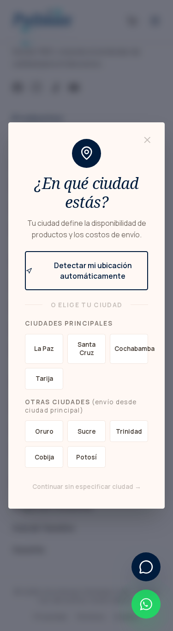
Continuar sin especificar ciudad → (86, 486)
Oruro (44, 431)
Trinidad (129, 431)
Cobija (44, 457)
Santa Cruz (86, 348)
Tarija (44, 378)
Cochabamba (131, 348)
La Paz (44, 348)
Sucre (87, 431)
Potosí (86, 457)
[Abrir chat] (146, 566)
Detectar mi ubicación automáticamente (93, 270)
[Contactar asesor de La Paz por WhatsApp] (146, 604)
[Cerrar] (147, 140)
